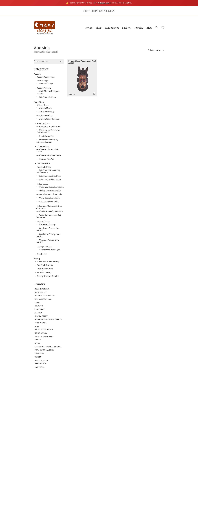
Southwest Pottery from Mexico (48, 235)
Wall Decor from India (48, 202)
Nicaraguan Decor (44, 247)
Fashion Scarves (44, 88)
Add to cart (94, 94)
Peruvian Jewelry (44, 272)
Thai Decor (41, 254)
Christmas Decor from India (51, 187)
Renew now (104, 3)
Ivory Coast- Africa (44, 330)
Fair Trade (39, 309)
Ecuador (39, 306)
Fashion (37, 74)
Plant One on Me (46, 136)
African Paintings (47, 112)
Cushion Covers (43, 163)
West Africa (40, 364)
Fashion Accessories (45, 77)
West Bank (39, 367)
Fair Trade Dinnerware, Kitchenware (48, 171)
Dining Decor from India (50, 191)
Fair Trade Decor (44, 167)
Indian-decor (42, 184)
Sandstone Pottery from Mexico (48, 229)
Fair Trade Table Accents (50, 180)
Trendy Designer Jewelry (48, 276)
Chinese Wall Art (46, 159)
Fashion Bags (42, 81)
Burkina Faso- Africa (44, 296)
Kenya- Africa (41, 333)
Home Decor (39, 102)
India (37, 326)
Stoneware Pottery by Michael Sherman (47, 141)
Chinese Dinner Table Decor (47, 150)
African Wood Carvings (49, 119)
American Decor (44, 123)
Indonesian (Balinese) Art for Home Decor (48, 207)
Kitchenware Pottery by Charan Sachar (48, 131)
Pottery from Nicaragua (49, 250)
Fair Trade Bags (46, 84)
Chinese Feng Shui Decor (50, 155)
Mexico (38, 340)
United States (41, 360)
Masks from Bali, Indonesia (51, 211)
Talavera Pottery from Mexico (48, 241)
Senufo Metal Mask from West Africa (82, 62)
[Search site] (156, 27)
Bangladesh (40, 292)
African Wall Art (46, 115)
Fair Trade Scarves (47, 97)
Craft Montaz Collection (49, 126)
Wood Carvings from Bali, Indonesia (49, 216)
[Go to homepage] (44, 28)
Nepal (37, 343)
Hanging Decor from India (50, 194)
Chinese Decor (43, 146)
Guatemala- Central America (48, 320)
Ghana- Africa (41, 316)
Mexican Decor (43, 221)
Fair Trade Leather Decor (50, 176)
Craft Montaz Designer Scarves (48, 92)
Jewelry (37, 258)
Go (61, 61)
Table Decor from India (49, 198)
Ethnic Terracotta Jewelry (48, 261)
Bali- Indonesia (42, 289)
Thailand (39, 353)
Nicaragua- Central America (48, 347)
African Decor (43, 105)
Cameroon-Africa (43, 299)
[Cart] (162, 27)
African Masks (45, 108)
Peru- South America (44, 350)
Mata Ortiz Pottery (47, 224)
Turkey (38, 357)
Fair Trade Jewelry (45, 265)
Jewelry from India (45, 269)
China (37, 302)
